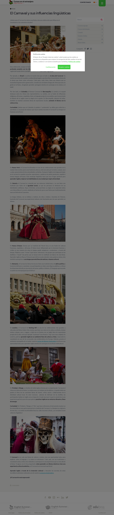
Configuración (50, 67)
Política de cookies (74, 61)
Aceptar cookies (64, 67)
